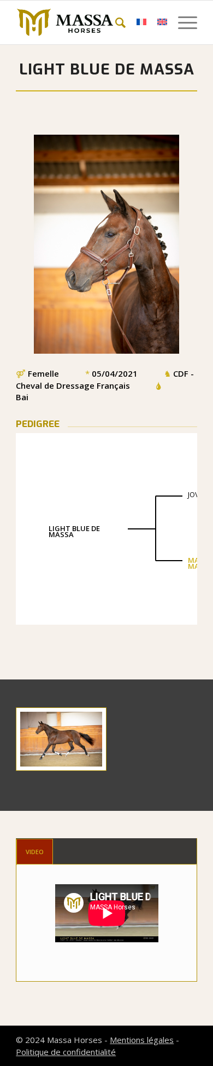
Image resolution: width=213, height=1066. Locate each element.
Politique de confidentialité (66, 1051)
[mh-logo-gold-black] (88, 22)
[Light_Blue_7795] (61, 739)
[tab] (34, 852)
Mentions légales (142, 1039)
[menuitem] (115, 22)
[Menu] (182, 22)
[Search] (115, 22)
